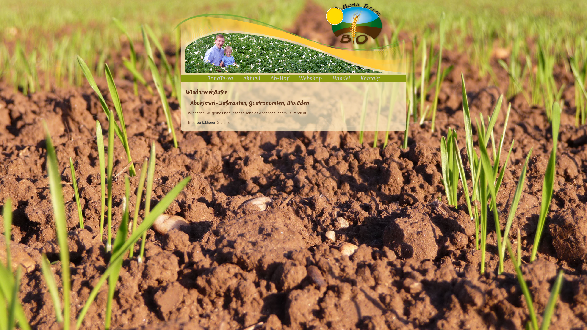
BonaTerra (220, 78)
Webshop (310, 78)
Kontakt (370, 78)
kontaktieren (206, 122)
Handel (341, 78)
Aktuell (251, 78)
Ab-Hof (280, 78)
